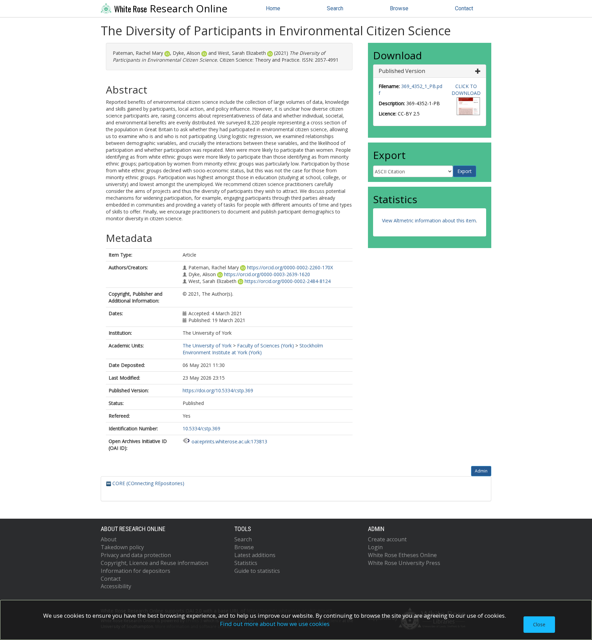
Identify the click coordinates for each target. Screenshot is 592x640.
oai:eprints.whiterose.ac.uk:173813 (229, 441)
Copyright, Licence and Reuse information (154, 563)
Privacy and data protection (136, 555)
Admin (481, 471)
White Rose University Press (404, 563)
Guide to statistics (257, 571)
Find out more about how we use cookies (275, 624)
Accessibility (116, 586)
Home (273, 8)
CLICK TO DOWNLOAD (466, 89)
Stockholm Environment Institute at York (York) (253, 349)
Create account (387, 539)
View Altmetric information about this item (429, 220)
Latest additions (254, 555)
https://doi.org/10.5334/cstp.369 (218, 390)
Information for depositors (135, 571)
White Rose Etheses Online (402, 555)
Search (335, 8)
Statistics (245, 563)
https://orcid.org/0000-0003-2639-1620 (267, 274)
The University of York (207, 345)
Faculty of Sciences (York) (265, 345)
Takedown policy (122, 547)
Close (539, 624)
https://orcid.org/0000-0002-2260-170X (290, 267)
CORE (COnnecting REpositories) (147, 483)
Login (375, 547)
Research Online (170, 8)
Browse (399, 8)
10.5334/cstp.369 (201, 428)
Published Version (402, 71)
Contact (464, 8)
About (108, 539)
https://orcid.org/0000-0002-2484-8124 (288, 281)
